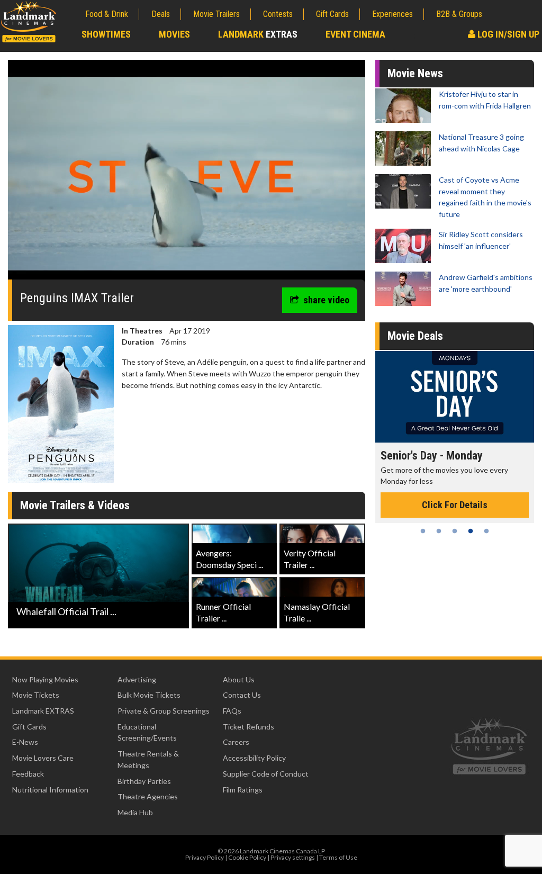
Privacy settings (292, 857)
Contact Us (242, 694)
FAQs (232, 710)
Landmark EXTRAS (43, 710)
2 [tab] (438, 531)
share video (326, 299)
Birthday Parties (144, 781)
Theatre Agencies (148, 796)
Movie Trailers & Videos (75, 505)
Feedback (28, 773)
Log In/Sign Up (507, 34)
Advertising (137, 679)
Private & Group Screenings (164, 710)
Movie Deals (415, 336)
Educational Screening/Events (147, 732)
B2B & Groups (459, 14)
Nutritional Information (50, 789)
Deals (160, 14)
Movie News (415, 73)
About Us (239, 679)
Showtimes (106, 34)
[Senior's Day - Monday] (454, 397)
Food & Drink (106, 14)
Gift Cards (332, 14)
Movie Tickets (35, 694)
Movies (174, 34)
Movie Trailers (216, 14)
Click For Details (454, 504)
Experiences (392, 14)
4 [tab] (470, 531)
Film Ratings (243, 789)
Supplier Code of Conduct (266, 773)
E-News (25, 741)
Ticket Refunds (248, 726)
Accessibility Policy (254, 757)
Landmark (257, 34)
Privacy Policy (204, 857)
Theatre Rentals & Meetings (148, 759)
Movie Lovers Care (43, 757)
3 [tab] (454, 531)
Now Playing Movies (45, 679)
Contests (278, 14)
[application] (186, 173)
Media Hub (135, 812)
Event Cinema (355, 34)
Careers (236, 741)
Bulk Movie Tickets (149, 694)
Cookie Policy (247, 857)
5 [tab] (486, 531)
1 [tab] (423, 531)
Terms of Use (338, 857)
